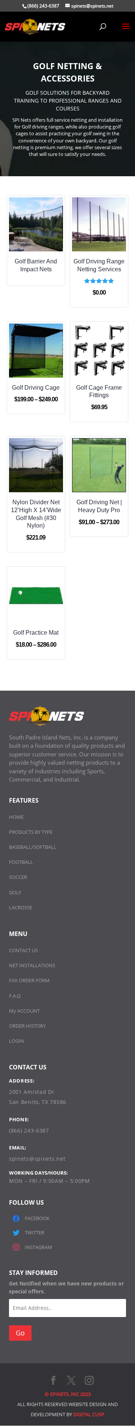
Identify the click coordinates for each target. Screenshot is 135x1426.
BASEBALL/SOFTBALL (32, 847)
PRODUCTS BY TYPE (30, 832)
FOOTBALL (21, 862)
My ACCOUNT (24, 1010)
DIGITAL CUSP (88, 1414)
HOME (16, 817)
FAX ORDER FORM (29, 980)
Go (20, 1332)
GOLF (15, 892)
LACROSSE (20, 907)
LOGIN (16, 1040)
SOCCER (18, 877)
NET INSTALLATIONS (32, 965)
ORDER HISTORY (27, 1025)
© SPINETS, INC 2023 (68, 1394)
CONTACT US (23, 950)
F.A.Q (15, 995)
